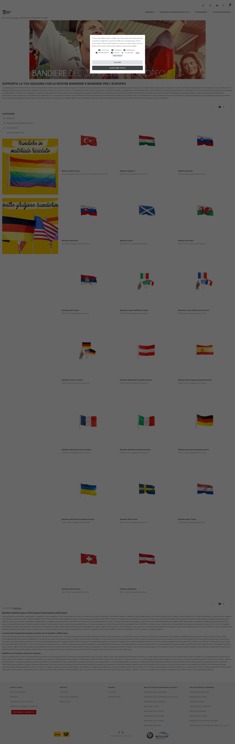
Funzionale (129, 53)
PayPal (116, 53)
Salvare (117, 62)
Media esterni (104, 53)
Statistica (118, 50)
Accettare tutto (117, 68)
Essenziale (105, 50)
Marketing (130, 50)
